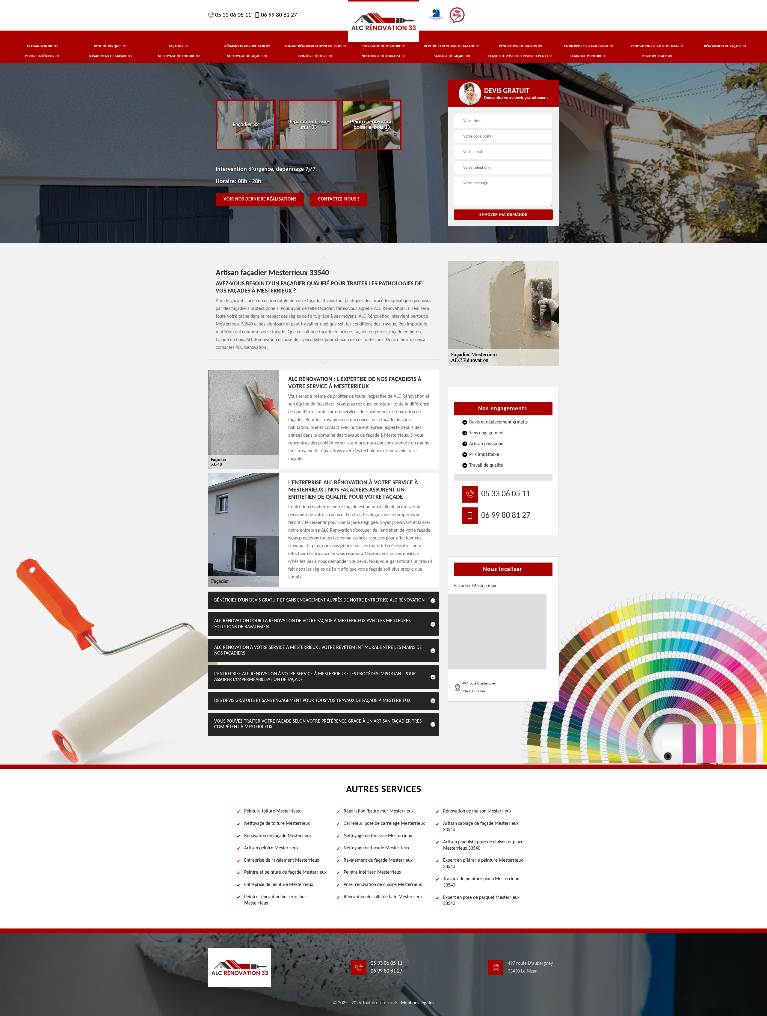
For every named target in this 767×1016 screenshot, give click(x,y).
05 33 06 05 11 (233, 15)
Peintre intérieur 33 (42, 56)
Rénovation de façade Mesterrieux (278, 835)
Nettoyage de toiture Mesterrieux (277, 823)
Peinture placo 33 (657, 56)
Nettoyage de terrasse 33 (383, 56)
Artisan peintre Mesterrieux (271, 848)
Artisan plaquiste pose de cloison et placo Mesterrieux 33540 (483, 845)
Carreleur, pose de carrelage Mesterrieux (384, 823)
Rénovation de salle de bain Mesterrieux (383, 897)
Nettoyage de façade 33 (247, 56)
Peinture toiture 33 (315, 56)
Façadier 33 (178, 46)
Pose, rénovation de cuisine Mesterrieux (383, 884)
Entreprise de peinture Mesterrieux (278, 884)
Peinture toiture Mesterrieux (272, 811)
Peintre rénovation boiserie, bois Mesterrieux (275, 900)
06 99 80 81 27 (279, 15)
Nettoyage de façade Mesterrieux (376, 848)
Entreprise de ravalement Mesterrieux (281, 860)
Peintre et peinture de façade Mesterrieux (285, 872)
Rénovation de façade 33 (725, 46)
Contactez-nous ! (339, 199)
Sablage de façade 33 (452, 56)
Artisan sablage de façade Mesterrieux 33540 (481, 826)
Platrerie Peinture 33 (588, 56)
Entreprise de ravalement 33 (588, 46)
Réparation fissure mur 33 (247, 46)
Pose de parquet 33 (110, 46)
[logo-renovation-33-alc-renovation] (383, 21)
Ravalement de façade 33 (110, 56)
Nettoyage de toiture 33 (179, 56)
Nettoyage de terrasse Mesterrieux (378, 835)
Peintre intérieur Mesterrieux (372, 872)
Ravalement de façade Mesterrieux (378, 860)
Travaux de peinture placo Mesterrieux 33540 (481, 882)
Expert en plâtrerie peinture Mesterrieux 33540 (483, 863)
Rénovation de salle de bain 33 (657, 46)
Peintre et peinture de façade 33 (451, 46)
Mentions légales (417, 1003)
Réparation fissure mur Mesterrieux (378, 811)
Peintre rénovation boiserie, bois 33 (315, 46)
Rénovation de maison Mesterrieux (477, 811)
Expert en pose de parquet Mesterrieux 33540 (481, 900)
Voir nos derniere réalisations (260, 199)
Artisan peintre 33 (42, 46)
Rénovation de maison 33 (520, 46)
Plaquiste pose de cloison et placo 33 (520, 56)
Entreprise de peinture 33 (383, 46)
